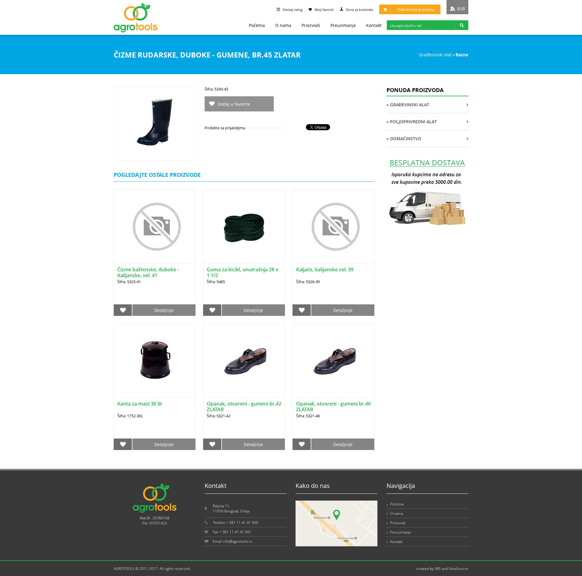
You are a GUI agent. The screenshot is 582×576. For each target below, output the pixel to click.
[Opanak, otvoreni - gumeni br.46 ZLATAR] (333, 360)
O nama (283, 25)
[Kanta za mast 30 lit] (154, 360)
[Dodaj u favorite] (123, 310)
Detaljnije (164, 310)
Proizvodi (311, 25)
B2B (461, 9)
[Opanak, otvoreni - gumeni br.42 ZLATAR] (244, 360)
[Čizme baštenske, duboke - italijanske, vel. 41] (154, 226)
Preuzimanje (343, 25)
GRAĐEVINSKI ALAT (435, 55)
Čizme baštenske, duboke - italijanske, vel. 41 (148, 272)
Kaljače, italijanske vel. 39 (324, 269)
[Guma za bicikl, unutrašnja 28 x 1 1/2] (244, 226)
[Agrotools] (135, 31)
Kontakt (374, 25)
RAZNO (462, 55)
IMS (438, 568)
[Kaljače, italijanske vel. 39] (333, 226)
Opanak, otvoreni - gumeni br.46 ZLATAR (333, 406)
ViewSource (458, 568)
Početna (257, 25)
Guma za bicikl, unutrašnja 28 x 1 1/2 (242, 272)
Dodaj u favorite (234, 104)
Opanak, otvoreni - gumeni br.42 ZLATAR (244, 406)
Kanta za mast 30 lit (139, 403)
